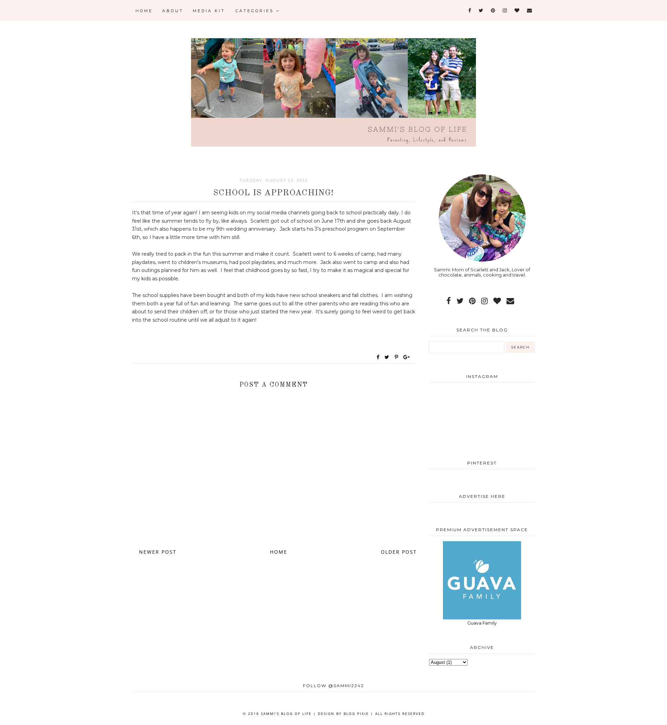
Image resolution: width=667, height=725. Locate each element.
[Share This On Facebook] (378, 357)
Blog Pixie (356, 713)
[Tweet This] (388, 357)
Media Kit (209, 10)
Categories (256, 10)
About (172, 10)
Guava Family (482, 623)
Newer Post (157, 552)
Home (144, 10)
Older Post (399, 552)
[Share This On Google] (406, 357)
